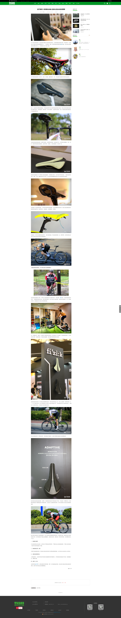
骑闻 (52, 3)
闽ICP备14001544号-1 (57, 612)
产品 (45, 3)
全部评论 (33, 587)
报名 (38, 3)
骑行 (61, 44)
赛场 (42, 3)
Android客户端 (34, 604)
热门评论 (38, 587)
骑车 (61, 297)
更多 (89, 35)
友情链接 (67, 610)
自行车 (36, 564)
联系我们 (44, 610)
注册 (65, 582)
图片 (70, 3)
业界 (49, 3)
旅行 (63, 3)
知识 (59, 3)
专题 (73, 3)
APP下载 (77, 3)
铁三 (56, 3)
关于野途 (28, 610)
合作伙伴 (59, 610)
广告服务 (36, 610)
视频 (66, 3)
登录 (62, 582)
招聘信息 (52, 610)
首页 (35, 3)
